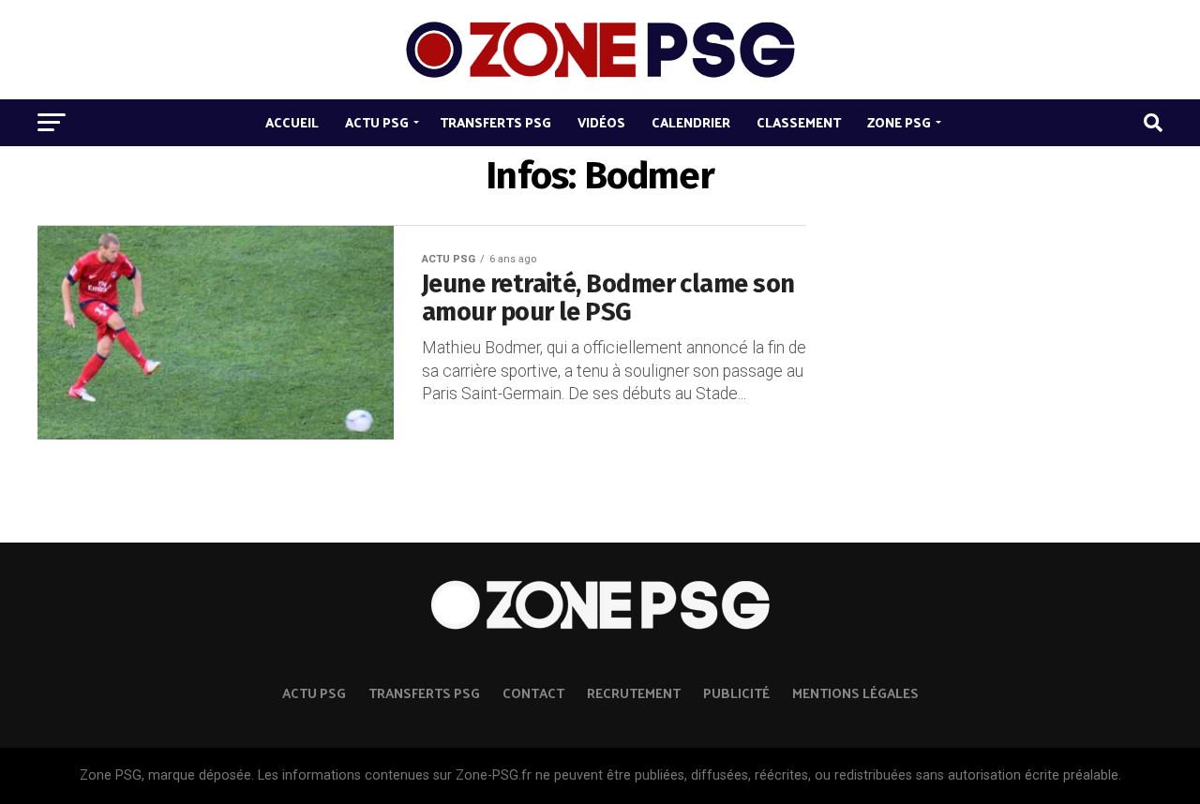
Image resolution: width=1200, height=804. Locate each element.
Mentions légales (855, 692)
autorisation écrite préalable (1033, 775)
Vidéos (601, 122)
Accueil (292, 122)
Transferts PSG (495, 122)
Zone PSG (899, 122)
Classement (799, 122)
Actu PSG (377, 122)
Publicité (736, 692)
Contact (533, 692)
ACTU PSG (314, 692)
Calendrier (691, 122)
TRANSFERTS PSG (424, 692)
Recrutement (634, 692)
